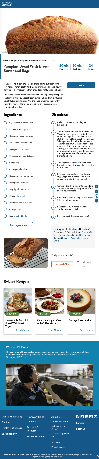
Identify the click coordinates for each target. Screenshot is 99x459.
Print (81, 85)
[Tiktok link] (82, 416)
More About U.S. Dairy (16, 357)
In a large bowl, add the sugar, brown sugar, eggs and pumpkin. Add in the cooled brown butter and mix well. (73, 176)
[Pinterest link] (91, 416)
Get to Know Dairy (12, 416)
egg (14, 162)
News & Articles (35, 416)
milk (77, 162)
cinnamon (19, 149)
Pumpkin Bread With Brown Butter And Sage (37, 60)
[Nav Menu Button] (95, 4)
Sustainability (9, 433)
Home (5, 60)
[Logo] (7, 4)
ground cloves (21, 156)
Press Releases (58, 447)
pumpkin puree (20, 202)
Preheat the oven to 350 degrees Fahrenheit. (72, 123)
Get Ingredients (18, 225)
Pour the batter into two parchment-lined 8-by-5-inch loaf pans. (75, 198)
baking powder (21, 136)
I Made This (64, 264)
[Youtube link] (95, 416)
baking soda (20, 142)
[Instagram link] (86, 416)
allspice (18, 129)
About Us (56, 416)
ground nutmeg (21, 176)
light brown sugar (19, 189)
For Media (57, 442)
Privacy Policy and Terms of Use (51, 457)
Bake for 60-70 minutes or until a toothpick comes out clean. (72, 208)
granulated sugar (19, 169)
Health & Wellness (12, 427)
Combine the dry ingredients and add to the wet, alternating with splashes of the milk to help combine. (75, 188)
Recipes (14, 60)
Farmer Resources (36, 436)
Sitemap (80, 428)
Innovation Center (60, 421)
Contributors (33, 421)
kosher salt (19, 182)
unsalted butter (21, 216)
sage (15, 209)
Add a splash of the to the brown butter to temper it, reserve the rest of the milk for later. (75, 165)
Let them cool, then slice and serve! (73, 216)
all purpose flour (21, 122)
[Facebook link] (77, 416)
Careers (80, 422)
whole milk (20, 196)
